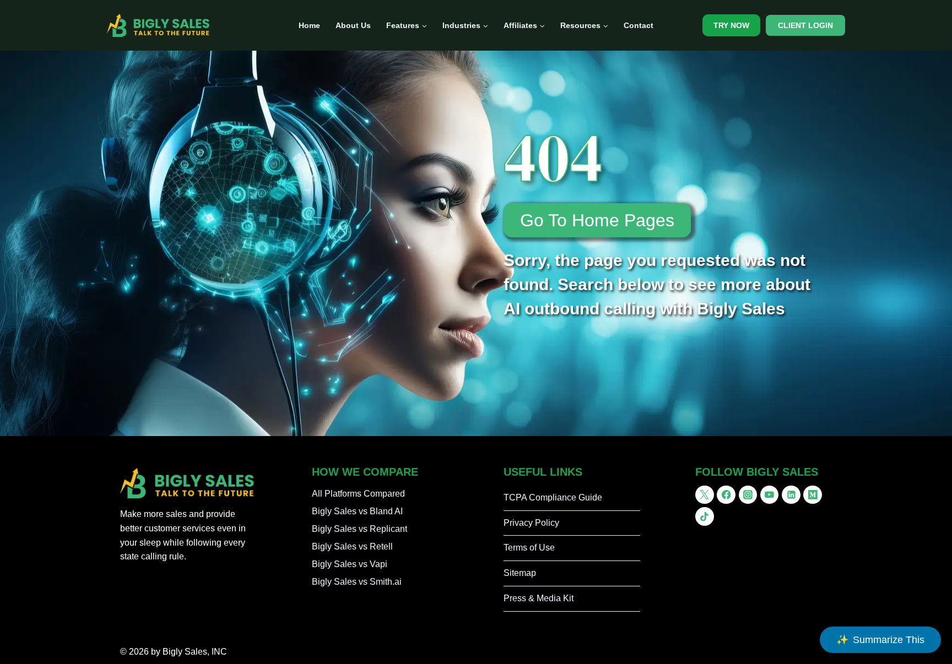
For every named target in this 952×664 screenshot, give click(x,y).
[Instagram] (748, 495)
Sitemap (520, 573)
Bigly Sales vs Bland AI (357, 511)
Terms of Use (529, 547)
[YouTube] (769, 495)
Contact (638, 25)
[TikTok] (704, 516)
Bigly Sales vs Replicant (359, 529)
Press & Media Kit (539, 598)
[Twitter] (704, 495)
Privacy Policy (531, 522)
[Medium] (812, 495)
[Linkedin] (791, 495)
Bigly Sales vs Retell (352, 546)
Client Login (805, 25)
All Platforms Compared (358, 493)
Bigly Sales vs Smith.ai (357, 581)
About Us (353, 25)
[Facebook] (726, 495)
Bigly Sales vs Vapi (349, 564)
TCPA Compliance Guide (553, 497)
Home (309, 25)
